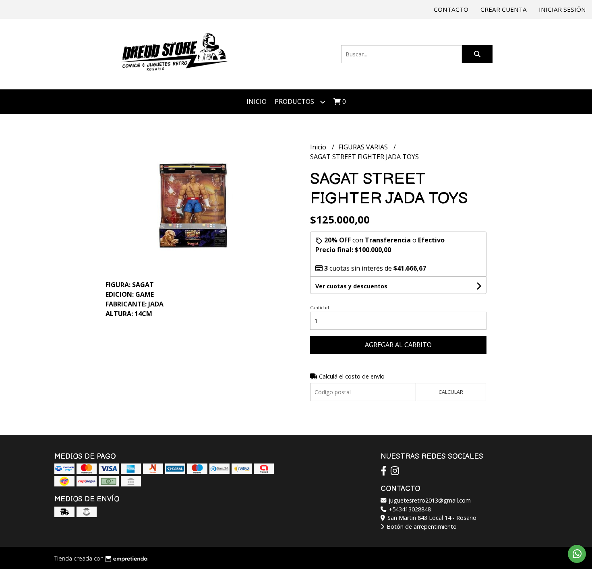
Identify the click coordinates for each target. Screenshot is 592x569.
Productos (295, 101)
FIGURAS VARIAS (363, 147)
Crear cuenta (503, 9)
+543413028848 (409, 509)
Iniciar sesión (562, 9)
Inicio (256, 101)
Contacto (451, 9)
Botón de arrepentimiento (421, 526)
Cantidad (319, 307)
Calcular (451, 391)
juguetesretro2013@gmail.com (429, 500)
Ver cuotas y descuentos (351, 286)
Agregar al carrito (398, 344)
